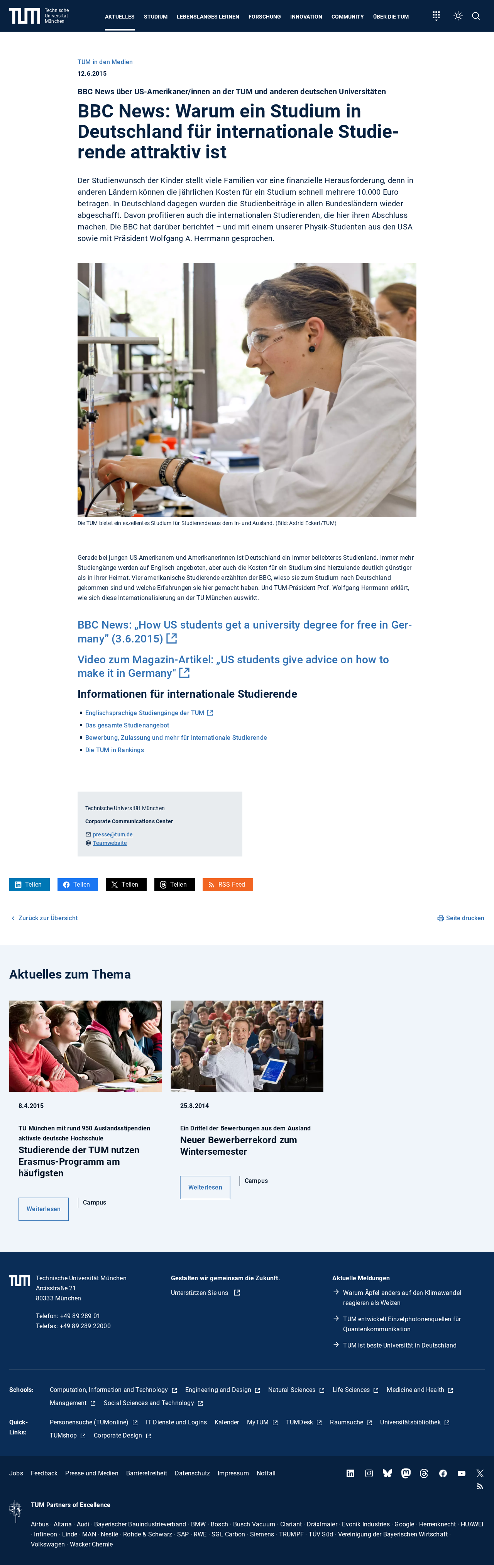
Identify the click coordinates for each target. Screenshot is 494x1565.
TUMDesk (300, 1422)
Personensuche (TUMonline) (90, 1422)
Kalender (227, 1422)
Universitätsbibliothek (411, 1422)
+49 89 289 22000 (85, 1326)
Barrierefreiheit (146, 1473)
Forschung (265, 17)
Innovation (306, 17)
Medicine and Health (416, 1389)
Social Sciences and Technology (150, 1403)
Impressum (233, 1473)
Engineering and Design (219, 1389)
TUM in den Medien (105, 62)
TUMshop (64, 1435)
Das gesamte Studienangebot (127, 725)
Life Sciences (352, 1389)
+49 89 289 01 (80, 1316)
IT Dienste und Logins (176, 1422)
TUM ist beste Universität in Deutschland (400, 1345)
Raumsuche (347, 1422)
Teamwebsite (110, 843)
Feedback (44, 1473)
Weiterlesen (44, 1209)
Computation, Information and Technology (110, 1389)
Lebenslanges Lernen (208, 17)
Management (69, 1403)
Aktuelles (120, 17)
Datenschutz (192, 1473)
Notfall (266, 1473)
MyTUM (259, 1422)
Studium (155, 17)
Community (348, 17)
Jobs (16, 1473)
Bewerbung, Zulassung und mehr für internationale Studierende (176, 737)
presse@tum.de (113, 834)
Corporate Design (119, 1435)
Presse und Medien (91, 1473)
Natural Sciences (292, 1389)
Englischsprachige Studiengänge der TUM (145, 713)
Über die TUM (391, 17)
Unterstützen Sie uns (200, 1293)
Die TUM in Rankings (114, 750)
